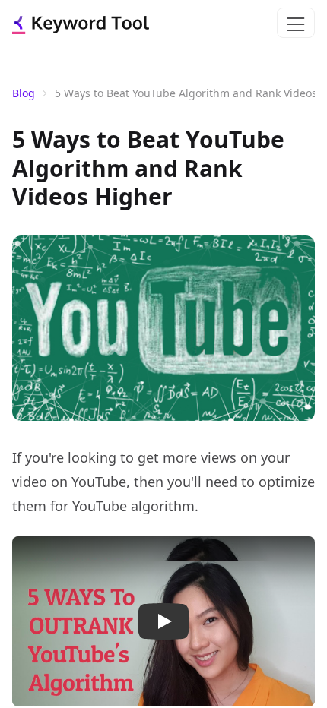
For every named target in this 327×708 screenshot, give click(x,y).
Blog (23, 93)
